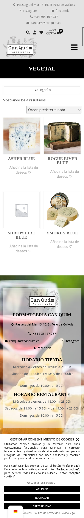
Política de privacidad (47, 513)
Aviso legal (68, 513)
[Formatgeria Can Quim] (20, 47)
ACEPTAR (42, 489)
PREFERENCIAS (42, 506)
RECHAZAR (42, 498)
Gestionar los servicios (41, 482)
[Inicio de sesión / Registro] (34, 32)
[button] (77, 439)
